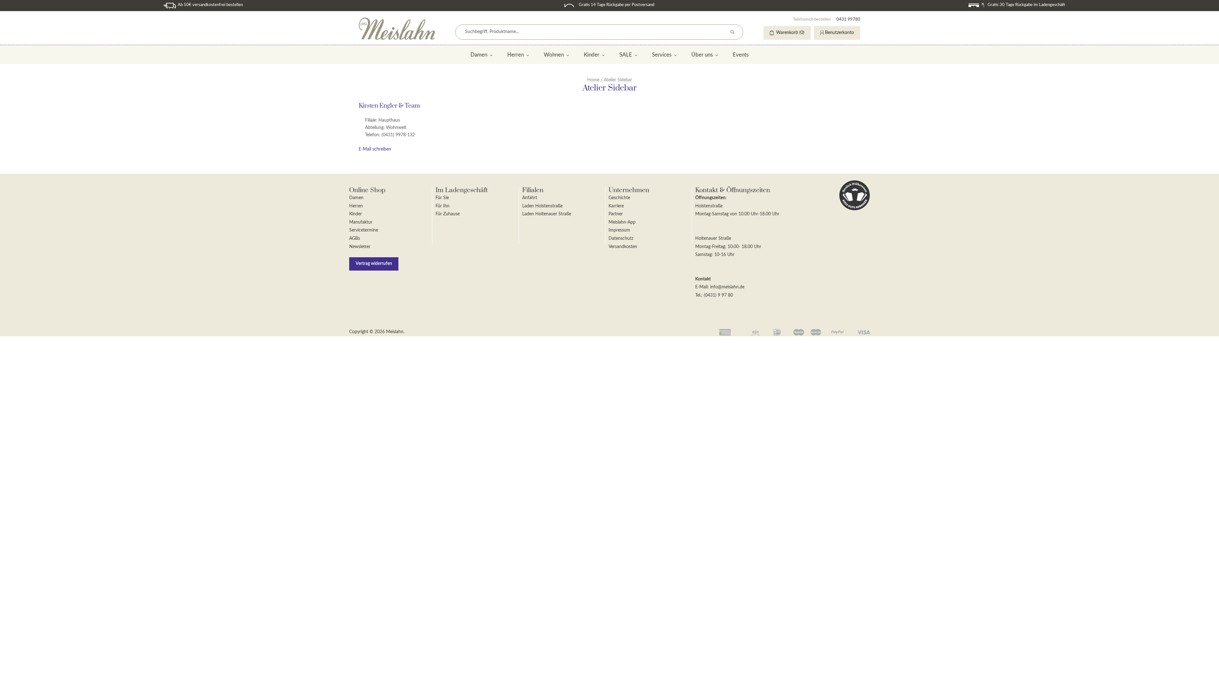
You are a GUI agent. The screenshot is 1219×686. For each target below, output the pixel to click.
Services (661, 54)
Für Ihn (443, 206)
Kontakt (703, 279)
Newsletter (359, 247)
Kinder (591, 54)
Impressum (619, 230)
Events (741, 54)
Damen (478, 54)
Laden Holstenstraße (542, 206)
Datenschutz (621, 238)
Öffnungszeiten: (711, 198)
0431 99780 (848, 19)
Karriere (616, 206)
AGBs (354, 238)
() (790, 32)
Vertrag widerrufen (374, 263)
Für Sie (442, 198)
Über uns (702, 54)
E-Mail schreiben (375, 149)
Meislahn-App (622, 222)
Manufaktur (360, 222)
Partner (616, 214)
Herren (515, 54)
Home (593, 80)
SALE (625, 54)
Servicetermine (363, 230)
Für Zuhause (448, 214)
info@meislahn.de (727, 287)
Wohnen (554, 54)
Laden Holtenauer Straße (546, 214)
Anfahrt (529, 198)
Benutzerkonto (839, 32)
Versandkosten (623, 247)
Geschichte (619, 198)
